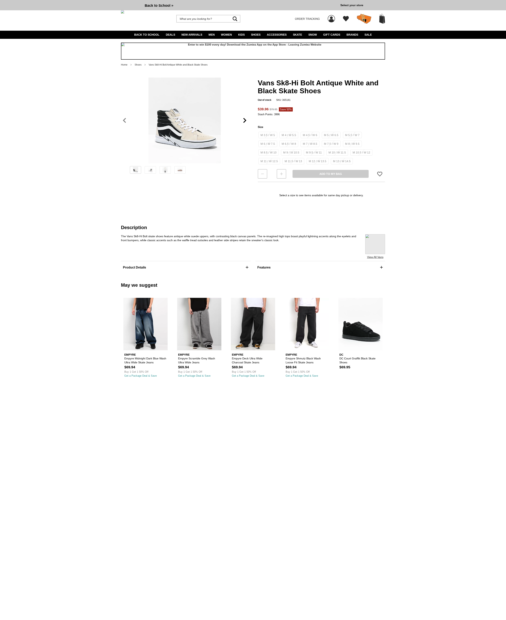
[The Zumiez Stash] (364, 19)
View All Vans (375, 257)
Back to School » (159, 6)
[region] (184, 126)
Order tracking (307, 18)
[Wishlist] (346, 19)
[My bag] (382, 18)
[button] (184, 120)
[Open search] (235, 18)
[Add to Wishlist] (379, 173)
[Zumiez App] (253, 51)
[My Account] (331, 16)
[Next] (244, 120)
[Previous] (124, 120)
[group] (229, 5)
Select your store (351, 5)
